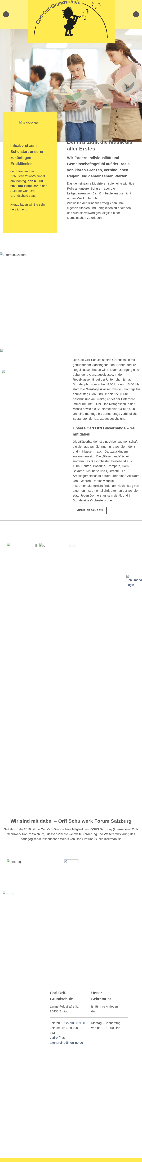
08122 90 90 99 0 (73, 1023)
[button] (6, 14)
